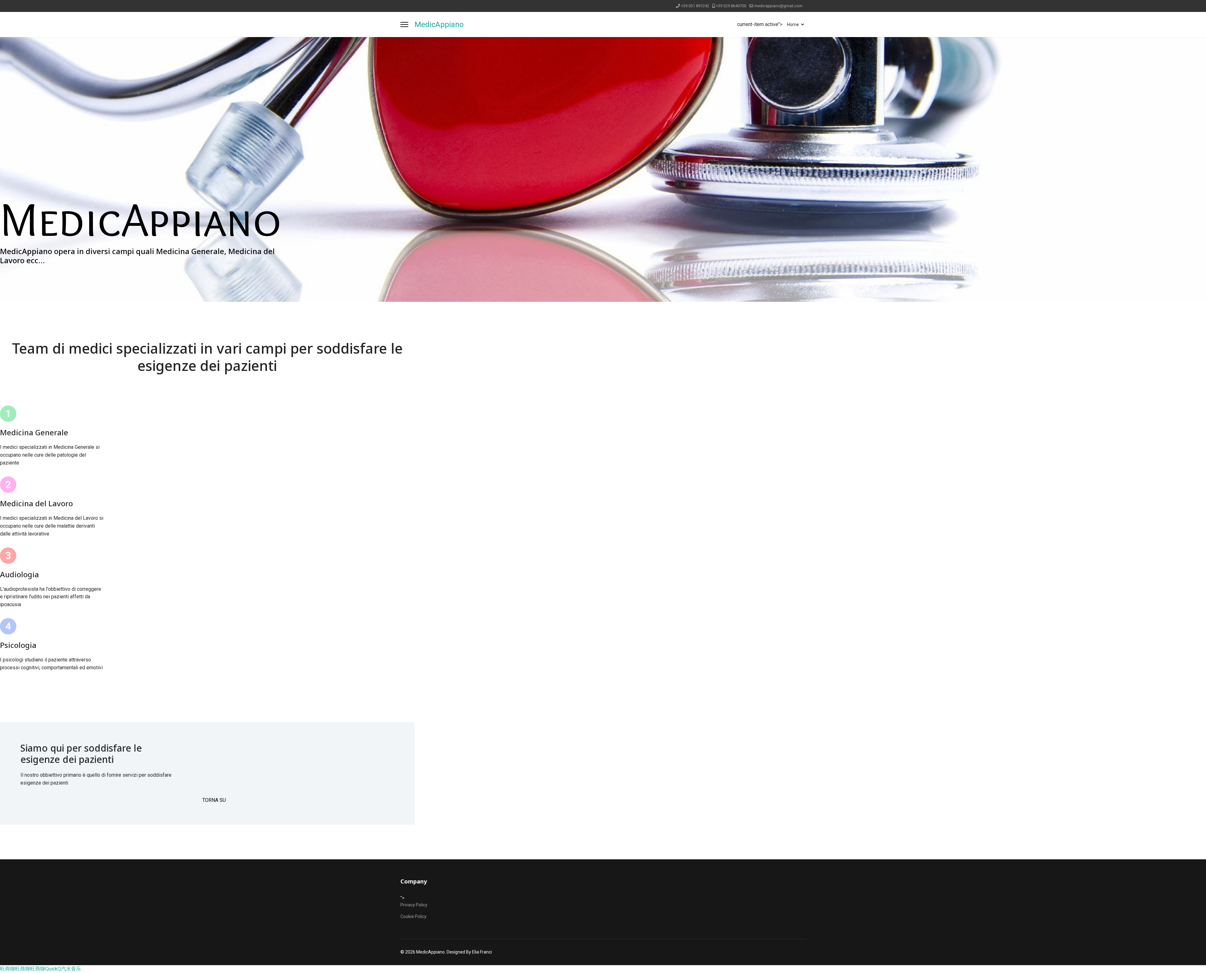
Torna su (214, 800)
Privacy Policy (413, 904)
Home (793, 24)
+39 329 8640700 (731, 5)
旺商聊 (7, 969)
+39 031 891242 (695, 5)
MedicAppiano (439, 24)
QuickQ (53, 969)
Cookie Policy (413, 916)
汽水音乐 (71, 969)
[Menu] (404, 24)
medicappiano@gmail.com (778, 5)
